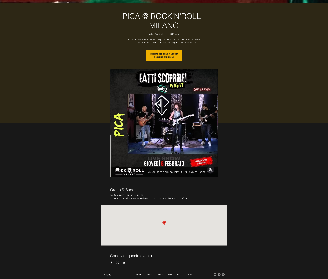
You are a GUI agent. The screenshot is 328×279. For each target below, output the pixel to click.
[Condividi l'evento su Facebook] (111, 263)
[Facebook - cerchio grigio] (219, 274)
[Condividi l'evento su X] (117, 263)
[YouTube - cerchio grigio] (215, 274)
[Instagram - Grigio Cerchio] (223, 274)
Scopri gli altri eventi (164, 57)
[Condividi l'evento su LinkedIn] (124, 263)
